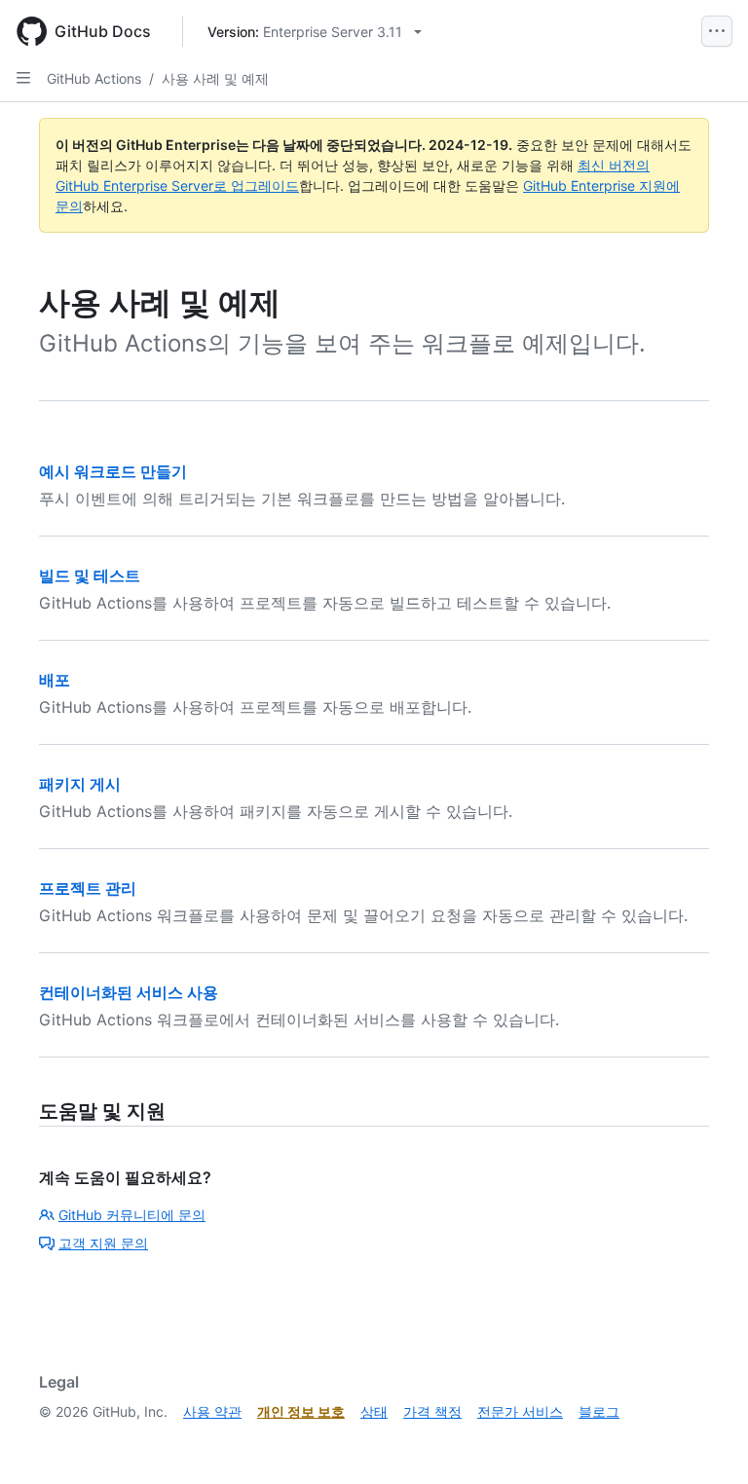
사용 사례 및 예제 (215, 78)
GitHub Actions (94, 78)
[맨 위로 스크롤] (705, 1441)
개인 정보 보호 (301, 1411)
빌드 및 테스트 (89, 575)
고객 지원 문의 (103, 1243)
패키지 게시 (80, 784)
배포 (54, 679)
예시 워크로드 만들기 (113, 471)
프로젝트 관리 (87, 888)
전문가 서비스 (520, 1411)
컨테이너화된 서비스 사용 (128, 992)
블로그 (599, 1411)
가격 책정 (432, 1411)
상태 (374, 1411)
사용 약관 (212, 1411)
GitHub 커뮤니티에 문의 (132, 1214)
